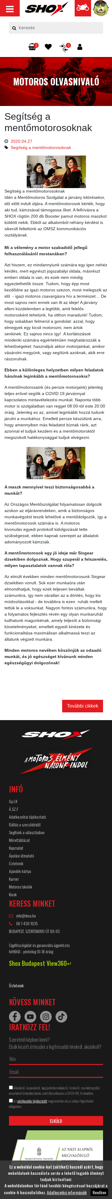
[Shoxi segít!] (101, 10)
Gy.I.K (13, 801)
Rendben (99, 1192)
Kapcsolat (16, 848)
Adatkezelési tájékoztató (27, 817)
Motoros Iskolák (20, 886)
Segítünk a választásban (27, 832)
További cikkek (82, 705)
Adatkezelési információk (67, 1192)
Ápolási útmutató (21, 855)
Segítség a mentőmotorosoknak (41, 147)
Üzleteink (16, 863)
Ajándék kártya (20, 871)
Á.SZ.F (13, 809)
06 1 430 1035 (26, 923)
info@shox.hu (26, 915)
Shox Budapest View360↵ (40, 963)
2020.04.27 (21, 141)
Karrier (14, 879)
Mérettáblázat (19, 840)
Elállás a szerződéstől (25, 824)
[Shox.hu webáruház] (56, 756)
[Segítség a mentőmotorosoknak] (47, 10)
